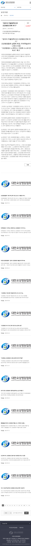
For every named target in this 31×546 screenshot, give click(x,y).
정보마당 (3, 7)
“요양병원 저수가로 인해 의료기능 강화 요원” (11, 325)
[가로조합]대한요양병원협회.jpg (11, 31)
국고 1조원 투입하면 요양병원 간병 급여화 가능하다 (13, 488)
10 (24, 505)
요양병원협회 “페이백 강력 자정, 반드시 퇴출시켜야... (13, 195)
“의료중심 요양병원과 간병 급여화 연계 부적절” (12, 358)
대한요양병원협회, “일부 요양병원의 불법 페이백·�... (13, 260)
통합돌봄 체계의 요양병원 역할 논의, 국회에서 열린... (13, 423)
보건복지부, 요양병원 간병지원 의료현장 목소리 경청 (13, 455)
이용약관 (21, 527)
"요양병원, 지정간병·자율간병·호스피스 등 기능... (12, 293)
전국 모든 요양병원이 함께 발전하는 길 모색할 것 (12, 390)
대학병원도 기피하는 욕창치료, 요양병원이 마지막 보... (13, 228)
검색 (26, 512)
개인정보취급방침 (13, 527)
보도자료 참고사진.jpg (8, 33)
